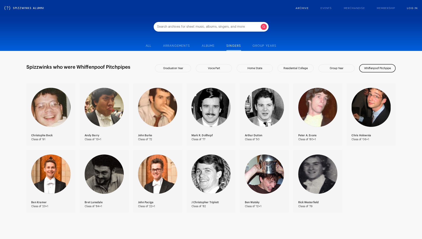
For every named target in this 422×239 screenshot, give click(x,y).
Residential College (296, 68)
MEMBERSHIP (386, 8)
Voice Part (214, 68)
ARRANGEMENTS (176, 45)
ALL (149, 45)
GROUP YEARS (264, 45)
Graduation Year (173, 68)
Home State (254, 68)
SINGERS (233, 45)
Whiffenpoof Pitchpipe (377, 68)
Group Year (336, 68)
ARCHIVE (302, 8)
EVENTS (326, 8)
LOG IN (412, 8)
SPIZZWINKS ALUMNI (24, 8)
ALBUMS (208, 45)
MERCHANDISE (354, 8)
